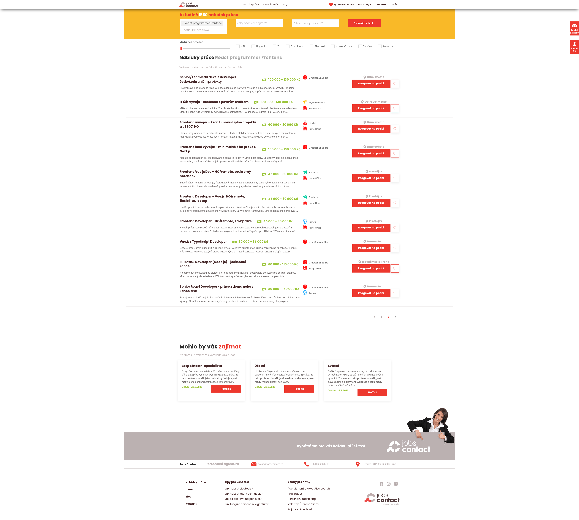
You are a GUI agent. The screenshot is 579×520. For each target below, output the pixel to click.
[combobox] (203, 26)
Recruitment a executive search (309, 488)
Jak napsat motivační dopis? (244, 494)
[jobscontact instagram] (388, 484)
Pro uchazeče (270, 4)
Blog (285, 4)
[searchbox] (201, 30)
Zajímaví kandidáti (300, 509)
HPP (243, 46)
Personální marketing (302, 499)
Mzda (183, 42)
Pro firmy (363, 4)
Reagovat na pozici (371, 83)
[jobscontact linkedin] (396, 484)
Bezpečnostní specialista (202, 366)
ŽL (278, 46)
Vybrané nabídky (344, 4)
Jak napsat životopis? (239, 488)
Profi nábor (295, 494)
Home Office (344, 46)
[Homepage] (188, 4)
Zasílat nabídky (574, 31)
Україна (367, 46)
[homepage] (382, 505)
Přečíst (226, 389)
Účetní (260, 366)
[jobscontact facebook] (381, 484)
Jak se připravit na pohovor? (243, 499)
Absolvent (297, 46)
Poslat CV (574, 49)
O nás (394, 4)
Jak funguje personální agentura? (247, 504)
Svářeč (333, 366)
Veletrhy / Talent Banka (303, 504)
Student (320, 46)
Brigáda (261, 46)
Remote (388, 46)
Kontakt (381, 4)
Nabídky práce (251, 4)
